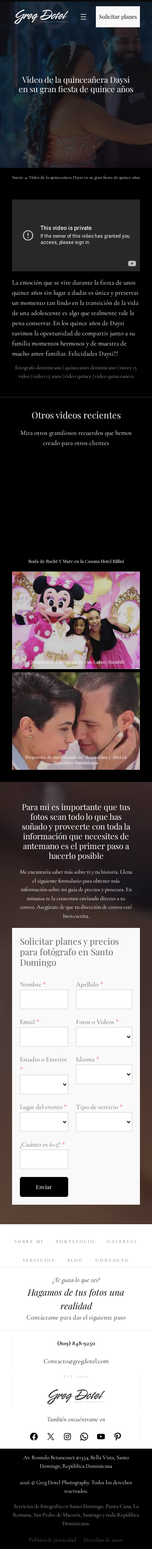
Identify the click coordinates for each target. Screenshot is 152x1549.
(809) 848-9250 (76, 1343)
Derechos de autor (103, 1540)
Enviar (44, 1187)
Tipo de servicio (97, 1107)
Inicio (17, 177)
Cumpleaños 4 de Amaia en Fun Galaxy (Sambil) (76, 661)
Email (27, 1022)
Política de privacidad (52, 1540)
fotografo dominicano (38, 367)
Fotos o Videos (95, 1022)
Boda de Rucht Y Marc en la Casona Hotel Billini (76, 561)
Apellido (87, 984)
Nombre (30, 984)
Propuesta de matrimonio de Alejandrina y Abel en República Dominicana (76, 760)
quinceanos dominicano (90, 367)
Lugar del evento (41, 1107)
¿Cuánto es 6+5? (40, 1144)
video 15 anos (47, 376)
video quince (78, 376)
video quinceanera (114, 376)
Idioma (85, 1059)
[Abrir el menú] (83, 16)
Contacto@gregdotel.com (76, 1361)
